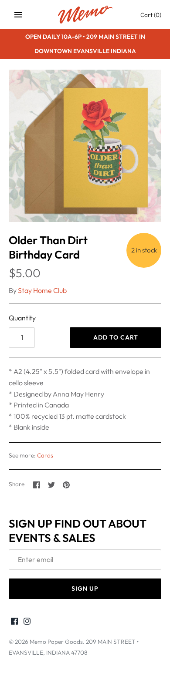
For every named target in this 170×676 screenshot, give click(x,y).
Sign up (85, 588)
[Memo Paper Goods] (85, 15)
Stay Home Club (42, 290)
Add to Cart (115, 337)
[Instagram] (27, 622)
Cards (45, 455)
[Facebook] (14, 622)
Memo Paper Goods (56, 642)
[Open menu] (18, 14)
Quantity (22, 317)
